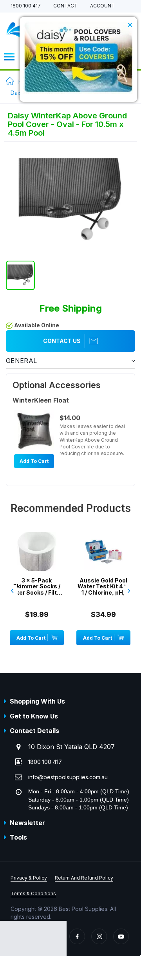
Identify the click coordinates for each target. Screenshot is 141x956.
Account (102, 6)
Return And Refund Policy (84, 878)
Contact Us (62, 340)
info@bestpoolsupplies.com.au (68, 777)
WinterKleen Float (41, 400)
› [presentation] (128, 590)
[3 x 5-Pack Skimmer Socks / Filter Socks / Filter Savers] (37, 563)
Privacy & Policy (29, 878)
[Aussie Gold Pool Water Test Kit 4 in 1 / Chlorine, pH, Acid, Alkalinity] (103, 563)
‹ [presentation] (12, 590)
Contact (65, 6)
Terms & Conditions (33, 893)
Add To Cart (34, 461)
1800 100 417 (26, 6)
